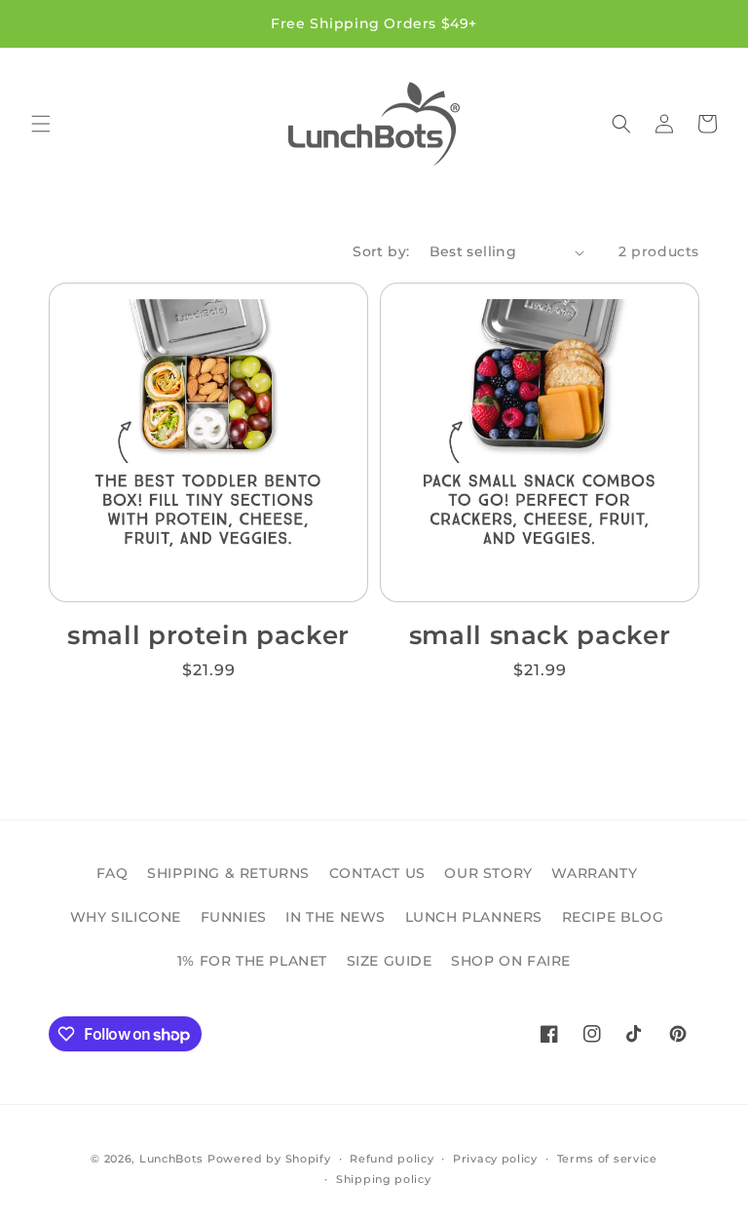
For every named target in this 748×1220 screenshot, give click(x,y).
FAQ (112, 873)
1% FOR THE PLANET (252, 961)
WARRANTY (594, 873)
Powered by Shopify (269, 1158)
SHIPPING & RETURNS (228, 873)
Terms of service (607, 1158)
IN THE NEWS (335, 917)
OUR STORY (488, 873)
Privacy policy (495, 1158)
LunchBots (171, 1158)
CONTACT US (377, 873)
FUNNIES (234, 917)
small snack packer (540, 635)
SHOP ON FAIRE (511, 961)
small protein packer (208, 635)
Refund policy (391, 1158)
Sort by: (381, 251)
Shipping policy (383, 1179)
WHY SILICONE (125, 917)
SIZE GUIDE (389, 961)
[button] (40, 123)
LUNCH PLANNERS (473, 917)
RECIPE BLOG (613, 917)
